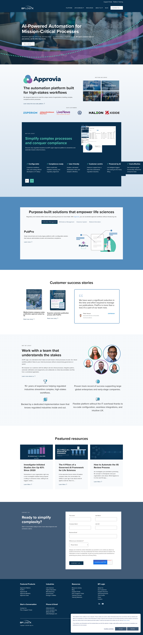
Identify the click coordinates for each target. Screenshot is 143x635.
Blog (106, 8)
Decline (133, 628)
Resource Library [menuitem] (77, 588)
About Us (99, 8)
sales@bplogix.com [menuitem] (51, 614)
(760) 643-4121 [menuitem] (50, 608)
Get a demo (27, 44)
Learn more (27, 242)
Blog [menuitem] (73, 590)
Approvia (76, 217)
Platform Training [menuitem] (118, 2)
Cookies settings (109, 628)
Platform (69, 8)
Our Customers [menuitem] (102, 590)
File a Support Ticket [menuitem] (78, 593)
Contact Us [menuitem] (23, 608)
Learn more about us (28, 376)
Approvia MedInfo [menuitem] (25, 593)
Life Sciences (78, 8)
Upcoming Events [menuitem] (103, 593)
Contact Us (116, 8)
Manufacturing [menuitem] (50, 592)
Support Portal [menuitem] (108, 2)
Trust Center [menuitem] (101, 595)
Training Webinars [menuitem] (77, 597)
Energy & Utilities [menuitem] (51, 595)
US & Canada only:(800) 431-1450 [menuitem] (51, 611)
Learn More (27, 484)
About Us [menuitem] (100, 588)
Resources (89, 8)
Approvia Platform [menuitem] (25, 588)
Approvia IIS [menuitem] (23, 592)
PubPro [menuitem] (22, 590)
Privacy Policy (126, 620)
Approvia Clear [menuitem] (24, 595)
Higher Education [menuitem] (51, 590)
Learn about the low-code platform (33, 104)
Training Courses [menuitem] (77, 595)
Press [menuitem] (99, 597)
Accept (121, 628)
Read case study (28, 319)
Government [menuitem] (49, 593)
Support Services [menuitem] (103, 592)
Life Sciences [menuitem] (50, 588)
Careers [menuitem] (100, 599)
